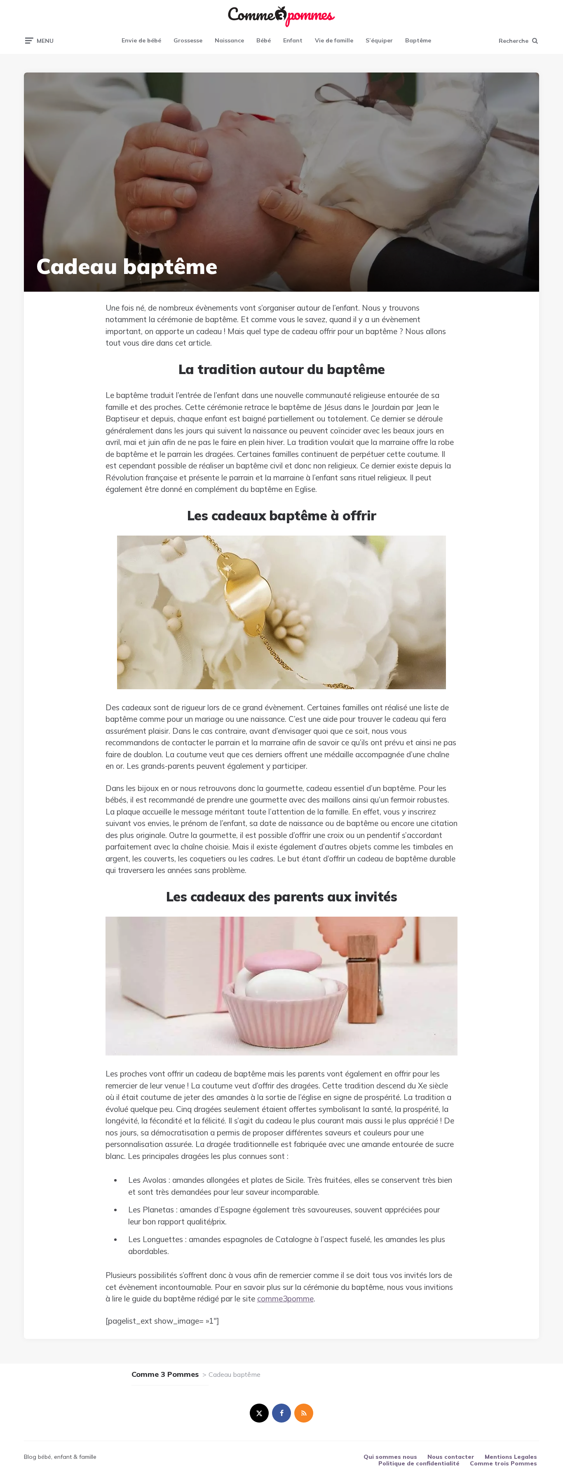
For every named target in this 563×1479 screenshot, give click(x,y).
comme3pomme (285, 1298)
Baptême (418, 40)
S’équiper (379, 40)
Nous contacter (450, 1456)
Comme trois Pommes (503, 1463)
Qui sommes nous (390, 1456)
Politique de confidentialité (419, 1463)
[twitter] (259, 1413)
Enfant (293, 40)
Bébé (263, 40)
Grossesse (188, 40)
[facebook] (281, 1413)
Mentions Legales (511, 1456)
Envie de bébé (141, 40)
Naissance (229, 40)
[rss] (303, 1413)
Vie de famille (334, 40)
